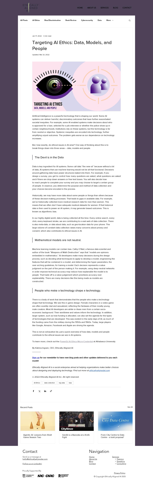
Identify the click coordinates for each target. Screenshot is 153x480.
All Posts (24, 20)
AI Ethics (36, 20)
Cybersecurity (87, 20)
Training (120, 459)
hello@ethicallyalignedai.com (35, 459)
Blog (91, 461)
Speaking (121, 461)
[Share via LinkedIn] (45, 391)
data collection (49, 383)
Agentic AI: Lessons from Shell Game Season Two (37, 436)
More (108, 20)
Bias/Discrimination (52, 20)
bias (70, 383)
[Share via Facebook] (33, 391)
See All (130, 407)
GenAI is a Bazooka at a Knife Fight (76, 436)
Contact (92, 463)
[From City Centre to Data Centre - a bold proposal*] (115, 421)
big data (62, 383)
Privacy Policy (119, 473)
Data (100, 20)
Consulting (121, 463)
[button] (129, 20)
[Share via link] (51, 391)
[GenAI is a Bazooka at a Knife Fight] (76, 421)
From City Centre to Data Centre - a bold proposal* (112, 436)
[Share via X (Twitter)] (39, 391)
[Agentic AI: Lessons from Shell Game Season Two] (37, 421)
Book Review (71, 20)
